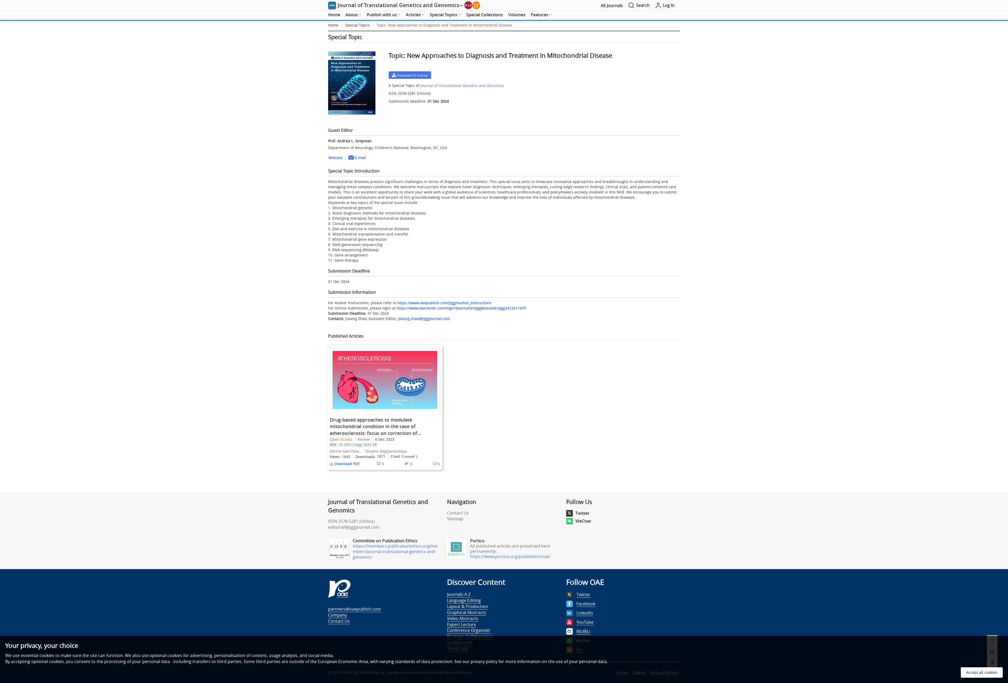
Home (334, 15)
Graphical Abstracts (466, 612)
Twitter (582, 513)
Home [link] (333, 25)
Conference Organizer (468, 630)
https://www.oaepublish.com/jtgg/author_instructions (444, 302)
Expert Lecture (461, 624)
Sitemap (455, 519)
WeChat (583, 521)
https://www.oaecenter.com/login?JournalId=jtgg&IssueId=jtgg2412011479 (461, 308)
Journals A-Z (459, 594)
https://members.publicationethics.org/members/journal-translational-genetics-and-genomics (395, 551)
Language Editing (464, 600)
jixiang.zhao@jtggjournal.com (424, 318)
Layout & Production (467, 606)
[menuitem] (334, 15)
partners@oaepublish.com (354, 609)
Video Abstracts (462, 618)
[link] (444, 25)
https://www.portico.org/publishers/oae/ (510, 556)
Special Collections (484, 15)
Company (337, 615)
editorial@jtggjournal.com (354, 527)
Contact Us (458, 513)
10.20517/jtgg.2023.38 (357, 444)
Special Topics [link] (357, 25)
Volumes (517, 15)
